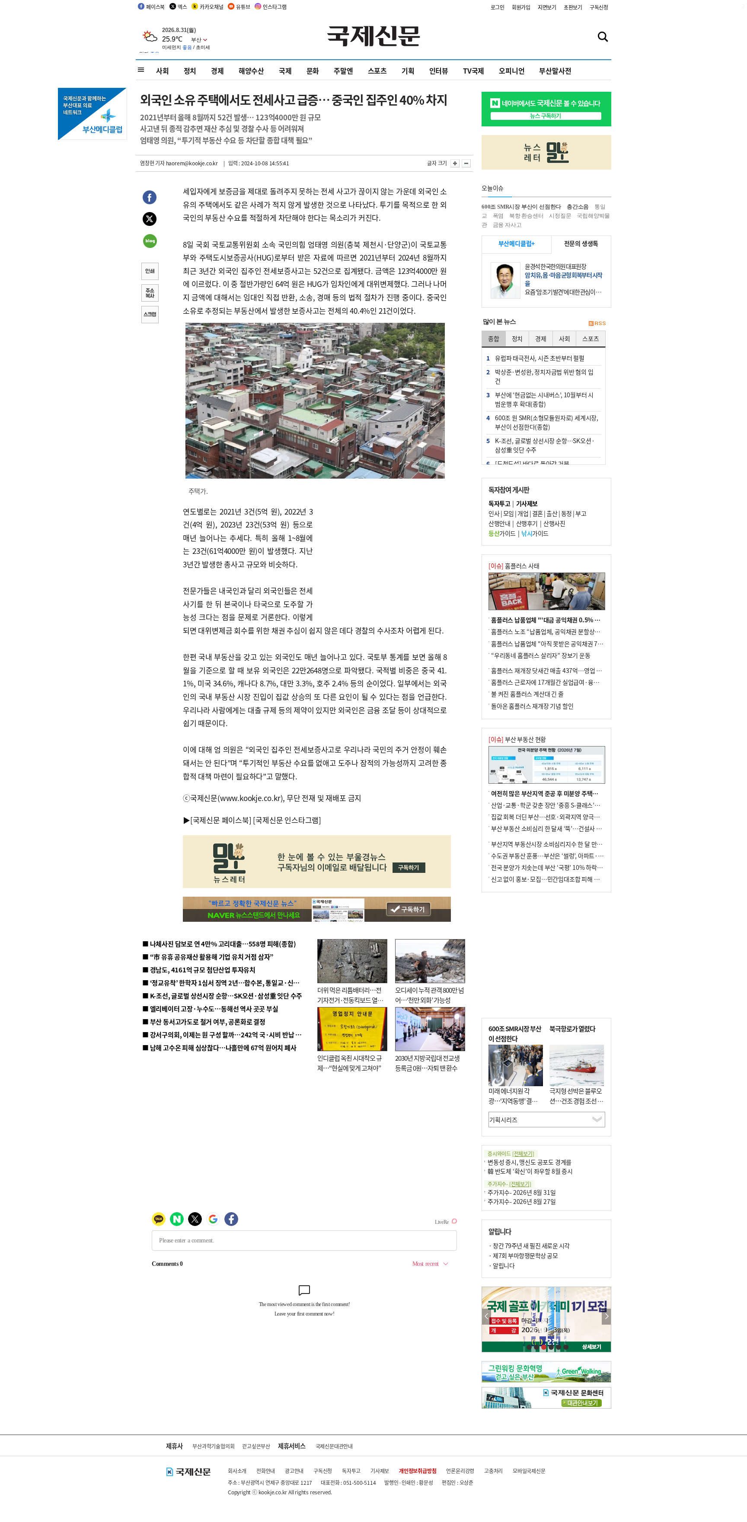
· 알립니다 (501, 1265)
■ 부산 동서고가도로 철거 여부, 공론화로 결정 (203, 1021)
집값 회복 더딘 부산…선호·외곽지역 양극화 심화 (551, 816)
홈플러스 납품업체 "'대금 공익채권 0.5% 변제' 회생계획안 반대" (571, 619)
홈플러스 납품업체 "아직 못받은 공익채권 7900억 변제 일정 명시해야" (577, 643)
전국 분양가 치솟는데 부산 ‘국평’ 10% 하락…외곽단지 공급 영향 (570, 867)
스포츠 (377, 70)
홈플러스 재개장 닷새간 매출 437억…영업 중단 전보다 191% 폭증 (572, 670)
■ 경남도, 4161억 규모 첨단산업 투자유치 (198, 969)
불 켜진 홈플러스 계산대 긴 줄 (527, 693)
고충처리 (493, 1470)
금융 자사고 (507, 225)
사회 (162, 70)
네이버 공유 (149, 241)
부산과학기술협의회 (213, 1446)
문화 (312, 70)
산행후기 (527, 523)
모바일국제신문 (529, 1470)
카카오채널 (211, 6)
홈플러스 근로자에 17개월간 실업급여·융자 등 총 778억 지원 (566, 682)
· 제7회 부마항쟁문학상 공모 (523, 1255)
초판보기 (573, 7)
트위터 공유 (149, 220)
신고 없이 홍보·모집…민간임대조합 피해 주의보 (550, 879)
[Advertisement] (382, 559)
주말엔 (343, 70)
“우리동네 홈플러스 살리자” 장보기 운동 (541, 655)
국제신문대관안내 (334, 1446)
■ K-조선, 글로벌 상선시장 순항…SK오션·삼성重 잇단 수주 (222, 995)
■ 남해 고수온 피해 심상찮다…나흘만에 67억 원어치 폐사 (219, 1047)
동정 (566, 513)
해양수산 (251, 70)
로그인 (497, 7)
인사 (493, 513)
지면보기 (547, 7)
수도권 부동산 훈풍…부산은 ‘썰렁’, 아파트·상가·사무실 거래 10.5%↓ (578, 855)
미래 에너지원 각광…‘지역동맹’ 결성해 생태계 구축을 (515, 1100)
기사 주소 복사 (149, 293)
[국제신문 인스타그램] (287, 819)
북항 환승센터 (526, 215)
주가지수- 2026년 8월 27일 (521, 1201)
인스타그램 (274, 6)
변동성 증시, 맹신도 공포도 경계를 (529, 1162)
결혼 (537, 513)
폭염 (498, 215)
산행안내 (499, 523)
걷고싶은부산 (256, 1446)
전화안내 (265, 1470)
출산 (551, 513)
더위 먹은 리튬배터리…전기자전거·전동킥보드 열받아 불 (350, 999)
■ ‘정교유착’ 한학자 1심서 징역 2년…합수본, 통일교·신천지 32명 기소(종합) (246, 982)
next (606, 1317)
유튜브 (243, 6)
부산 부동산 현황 (517, 739)
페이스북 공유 (149, 198)
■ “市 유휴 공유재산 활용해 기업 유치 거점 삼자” (208, 956)
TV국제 (473, 70)
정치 (190, 70)
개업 (522, 513)
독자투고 (351, 1470)
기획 (408, 70)
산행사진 (554, 523)
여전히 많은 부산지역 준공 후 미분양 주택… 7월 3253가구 (562, 793)
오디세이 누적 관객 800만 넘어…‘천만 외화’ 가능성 (429, 994)
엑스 (182, 6)
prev (486, 1317)
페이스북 (155, 6)
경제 (217, 70)
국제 (285, 70)
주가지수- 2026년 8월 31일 (521, 1192)
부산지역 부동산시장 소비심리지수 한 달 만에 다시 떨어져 (561, 844)
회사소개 (237, 1470)
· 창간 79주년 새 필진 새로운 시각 (529, 1245)
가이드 (502, 533)
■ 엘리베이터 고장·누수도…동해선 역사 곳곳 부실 (210, 1008)
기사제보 (379, 1470)
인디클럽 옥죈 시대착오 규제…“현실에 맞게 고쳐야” (349, 1062)
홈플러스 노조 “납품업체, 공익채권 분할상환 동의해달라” (561, 631)
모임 (508, 513)
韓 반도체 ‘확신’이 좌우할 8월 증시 (530, 1171)
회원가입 (521, 7)
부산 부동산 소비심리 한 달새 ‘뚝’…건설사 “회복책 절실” (561, 828)
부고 (580, 513)
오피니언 (511, 70)
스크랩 (149, 315)
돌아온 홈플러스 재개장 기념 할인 (532, 705)
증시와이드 (511, 1153)
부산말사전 (555, 70)
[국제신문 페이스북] (221, 819)
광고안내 (294, 1470)
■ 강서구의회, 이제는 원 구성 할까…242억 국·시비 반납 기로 (224, 1034)
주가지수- (509, 1183)
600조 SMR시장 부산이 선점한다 (521, 206)
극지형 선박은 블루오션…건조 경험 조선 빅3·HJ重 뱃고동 (576, 1100)
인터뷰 (438, 70)
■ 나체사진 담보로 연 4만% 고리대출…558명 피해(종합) (219, 943)
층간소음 (578, 206)
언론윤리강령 (460, 1470)
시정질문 (560, 215)
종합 (493, 338)
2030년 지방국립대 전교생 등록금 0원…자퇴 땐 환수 (427, 1062)
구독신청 (599, 7)
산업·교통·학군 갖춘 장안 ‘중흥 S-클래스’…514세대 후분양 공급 (571, 805)
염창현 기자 (152, 163)
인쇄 (149, 272)
